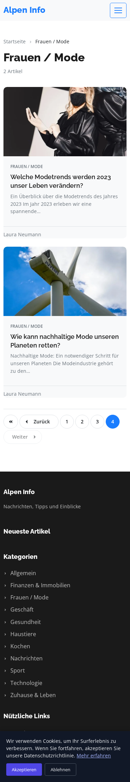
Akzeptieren (24, 769)
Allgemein (22, 573)
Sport (17, 670)
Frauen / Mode (29, 597)
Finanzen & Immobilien (39, 585)
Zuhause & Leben (32, 695)
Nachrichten (26, 658)
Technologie (25, 683)
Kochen (19, 646)
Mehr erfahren (94, 755)
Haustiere (22, 634)
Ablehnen (60, 769)
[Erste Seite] (10, 422)
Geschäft (21, 609)
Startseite (14, 41)
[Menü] (118, 10)
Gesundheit (25, 622)
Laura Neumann (22, 234)
